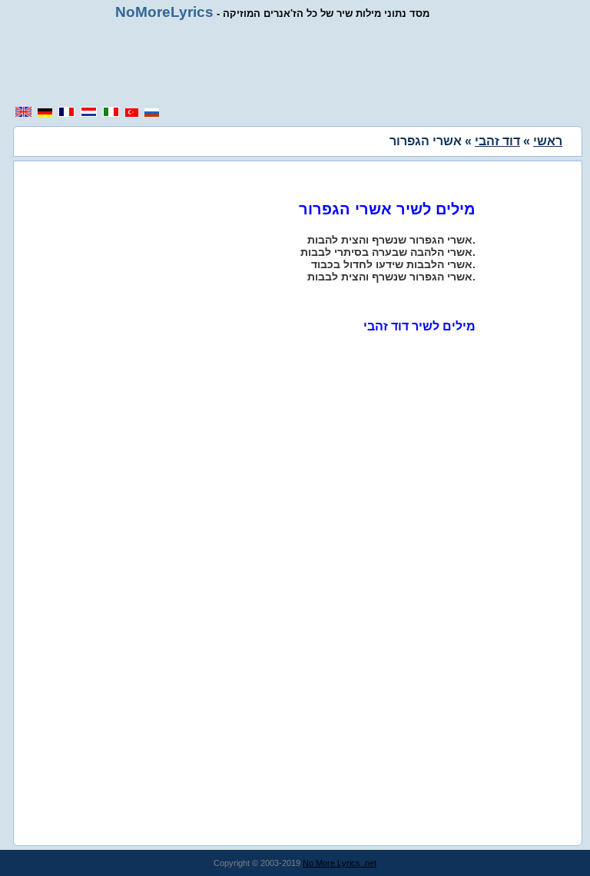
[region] (295, 63)
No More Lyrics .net (339, 863)
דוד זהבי (497, 141)
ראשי (547, 141)
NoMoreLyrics (164, 12)
